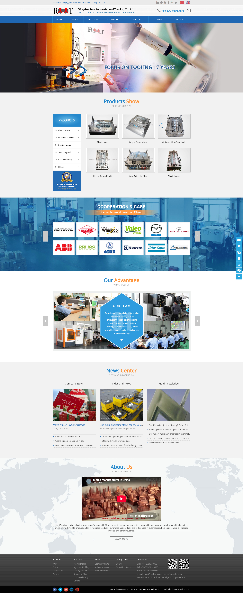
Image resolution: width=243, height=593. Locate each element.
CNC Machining (65, 159)
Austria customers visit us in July (69, 441)
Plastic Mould (64, 130)
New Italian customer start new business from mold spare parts (75, 445)
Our (121, 280)
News (121, 370)
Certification (58, 570)
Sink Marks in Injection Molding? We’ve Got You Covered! (169, 425)
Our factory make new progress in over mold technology (169, 434)
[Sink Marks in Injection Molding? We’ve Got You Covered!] (168, 420)
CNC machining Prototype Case (116, 441)
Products (92, 19)
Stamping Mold (65, 152)
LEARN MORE (121, 538)
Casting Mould (64, 145)
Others (61, 167)
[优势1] (122, 350)
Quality (119, 563)
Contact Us (180, 19)
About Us (74, 20)
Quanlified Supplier (124, 567)
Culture (56, 567)
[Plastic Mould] (174, 160)
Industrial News (121, 383)
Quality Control (136, 20)
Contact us (142, 559)
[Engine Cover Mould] (138, 126)
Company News (74, 383)
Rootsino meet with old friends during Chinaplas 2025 (122, 445)
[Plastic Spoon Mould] (102, 160)
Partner (56, 574)
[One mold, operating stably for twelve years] (121, 420)
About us (57, 559)
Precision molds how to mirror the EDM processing (169, 438)
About (121, 466)
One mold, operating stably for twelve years (123, 424)
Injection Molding (66, 137)
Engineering (112, 19)
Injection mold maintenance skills (164, 442)
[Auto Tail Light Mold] (138, 160)
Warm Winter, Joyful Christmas (69, 424)
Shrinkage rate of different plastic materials (168, 429)
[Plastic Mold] (102, 126)
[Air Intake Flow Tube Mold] (174, 126)
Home (59, 19)
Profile (55, 563)
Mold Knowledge (169, 383)
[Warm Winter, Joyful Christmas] (74, 420)
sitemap (187, 589)
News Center (159, 20)
